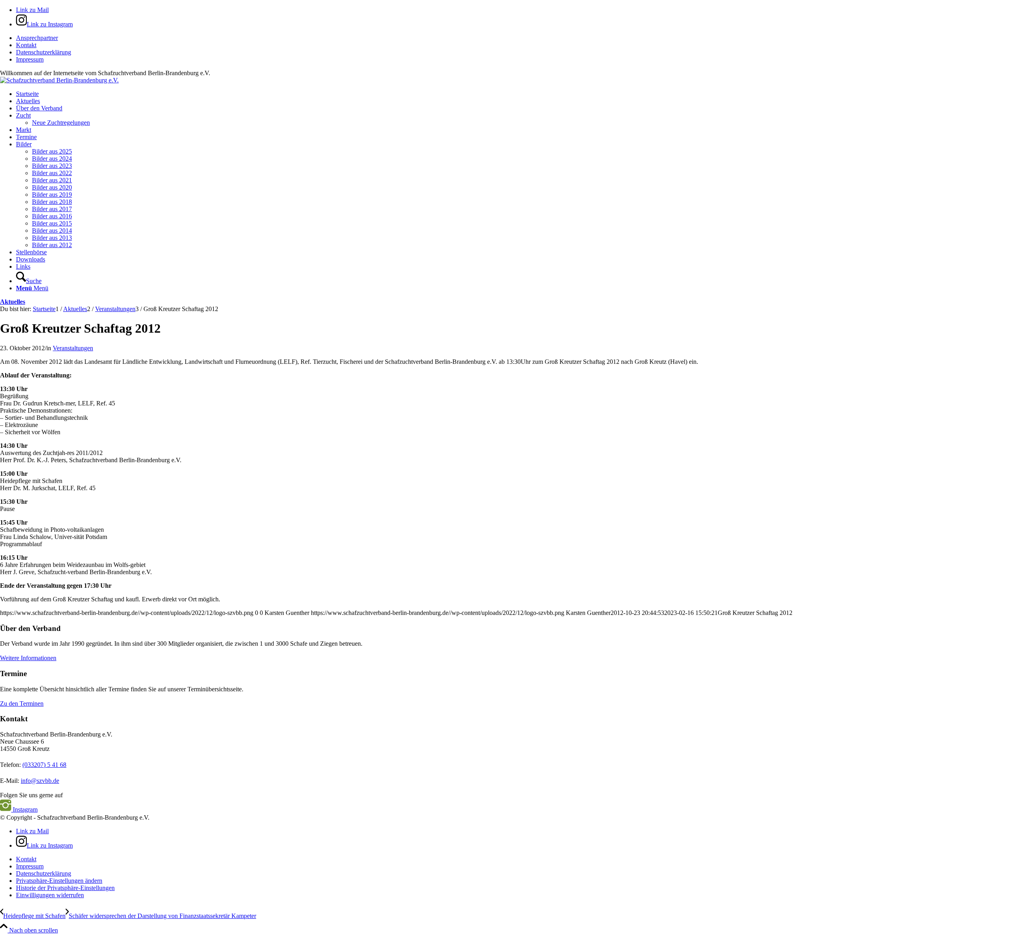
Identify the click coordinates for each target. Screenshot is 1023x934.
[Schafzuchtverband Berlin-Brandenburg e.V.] (59, 80)
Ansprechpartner (37, 37)
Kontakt (26, 45)
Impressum (30, 59)
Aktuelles (12, 301)
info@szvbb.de (40, 780)
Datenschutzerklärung (43, 52)
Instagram (24, 809)
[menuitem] (519, 38)
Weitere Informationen (28, 658)
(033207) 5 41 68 (44, 764)
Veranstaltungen (73, 348)
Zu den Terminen (22, 703)
